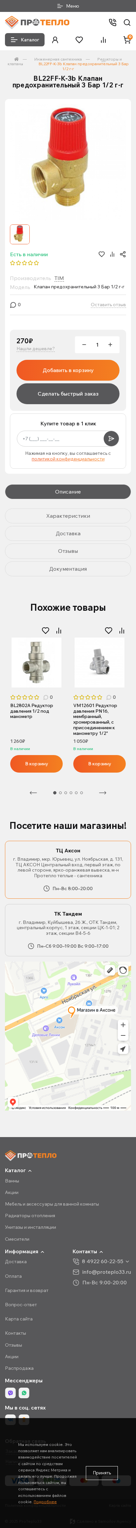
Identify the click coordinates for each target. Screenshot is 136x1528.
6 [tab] (81, 792)
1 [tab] (54, 792)
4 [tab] (71, 792)
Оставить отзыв (108, 305)
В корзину (36, 764)
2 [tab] (60, 792)
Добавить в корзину (68, 370)
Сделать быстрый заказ (68, 393)
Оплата (13, 1276)
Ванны (12, 1181)
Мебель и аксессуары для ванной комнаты (52, 1204)
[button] (55, 40)
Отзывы (13, 1345)
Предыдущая (33, 792)
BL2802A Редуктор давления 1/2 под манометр (31, 711)
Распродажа (19, 1368)
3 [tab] (65, 792)
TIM (59, 278)
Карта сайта (19, 1319)
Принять (102, 1473)
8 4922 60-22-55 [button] (102, 1261)
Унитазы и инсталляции (30, 1227)
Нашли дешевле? (36, 349)
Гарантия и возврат (27, 1290)
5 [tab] (76, 792)
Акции (11, 1192)
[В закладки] (46, 631)
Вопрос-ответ (21, 1305)
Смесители (17, 1239)
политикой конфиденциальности (68, 459)
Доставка (16, 1262)
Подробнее (45, 1501)
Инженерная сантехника (58, 59)
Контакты (15, 1333)
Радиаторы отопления (30, 1215)
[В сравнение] (59, 631)
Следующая (102, 792)
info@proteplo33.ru (106, 1272)
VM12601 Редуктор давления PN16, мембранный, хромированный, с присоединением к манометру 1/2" (95, 719)
